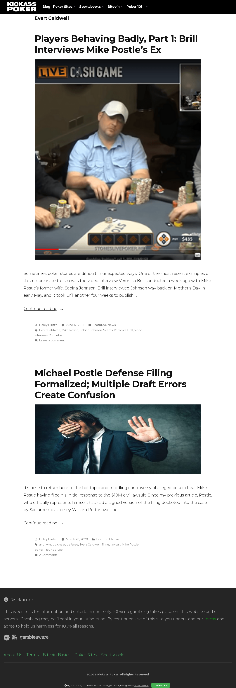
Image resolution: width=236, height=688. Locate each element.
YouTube (55, 335)
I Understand (161, 685)
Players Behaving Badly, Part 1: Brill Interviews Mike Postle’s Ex (116, 44)
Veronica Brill (123, 330)
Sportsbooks (89, 7)
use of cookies (141, 685)
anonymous (47, 544)
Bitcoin (113, 7)
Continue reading (44, 308)
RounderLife (54, 549)
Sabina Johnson (91, 330)
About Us (13, 654)
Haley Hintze (48, 325)
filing (105, 544)
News (111, 325)
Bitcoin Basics (56, 654)
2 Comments (48, 555)
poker (39, 549)
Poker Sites (62, 7)
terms (210, 618)
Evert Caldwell (49, 330)
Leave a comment (52, 340)
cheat (61, 544)
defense (72, 544)
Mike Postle (70, 330)
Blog (46, 7)
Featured (99, 325)
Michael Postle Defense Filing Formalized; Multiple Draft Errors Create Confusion (110, 383)
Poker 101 (134, 7)
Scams (108, 330)
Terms (32, 654)
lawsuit (115, 544)
